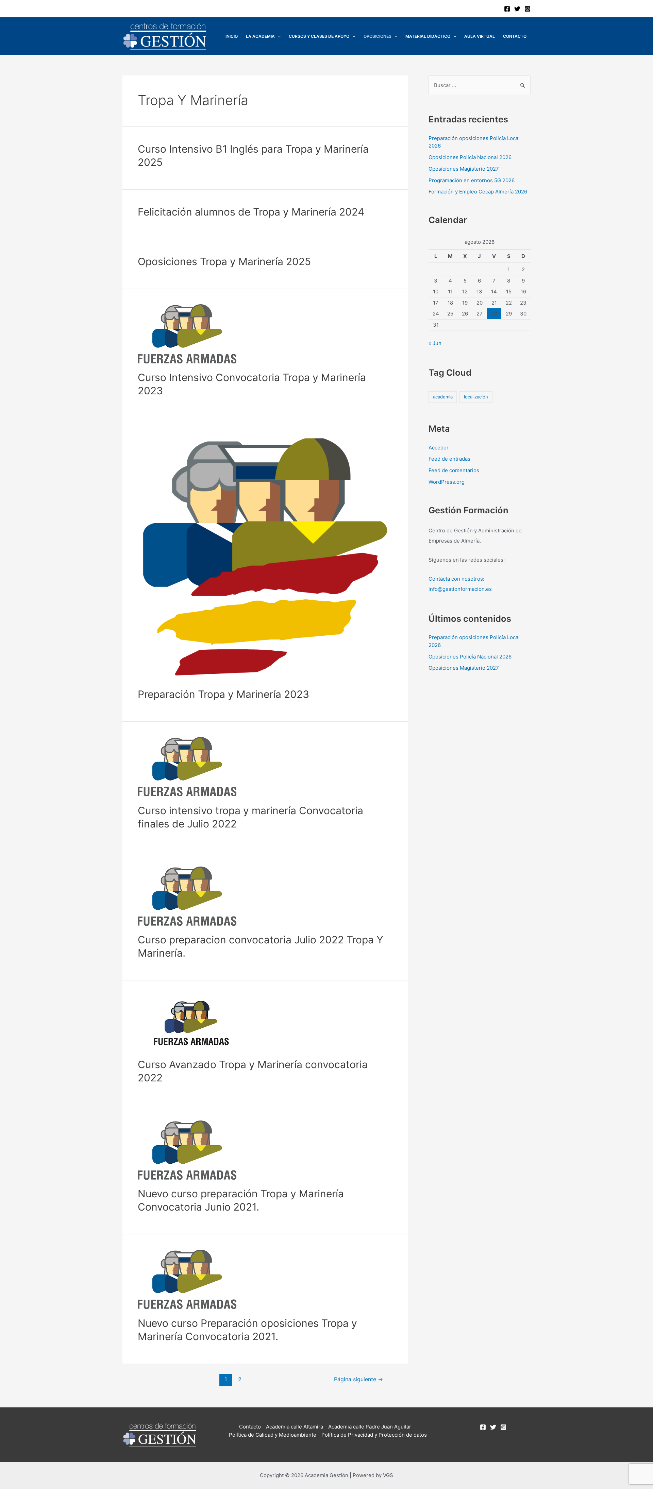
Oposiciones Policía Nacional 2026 (470, 157)
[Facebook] (507, 9)
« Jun (435, 343)
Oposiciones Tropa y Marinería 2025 (224, 261)
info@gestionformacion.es (460, 589)
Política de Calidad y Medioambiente (272, 1435)
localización (476, 396)
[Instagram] (527, 9)
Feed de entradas (449, 459)
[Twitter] (517, 9)
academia (443, 396)
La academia (260, 36)
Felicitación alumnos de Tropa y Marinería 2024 (251, 212)
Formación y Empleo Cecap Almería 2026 (478, 191)
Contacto (514, 36)
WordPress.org (447, 482)
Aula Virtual (479, 36)
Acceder (439, 447)
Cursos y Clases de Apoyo (319, 36)
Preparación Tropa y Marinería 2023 (223, 694)
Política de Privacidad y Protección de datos (374, 1435)
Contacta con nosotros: (456, 579)
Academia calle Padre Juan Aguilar (369, 1426)
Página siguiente (358, 1379)
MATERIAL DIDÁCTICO (427, 36)
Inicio (231, 36)
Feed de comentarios (454, 470)
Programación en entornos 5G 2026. (472, 180)
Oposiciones (377, 36)
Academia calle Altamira (294, 1426)
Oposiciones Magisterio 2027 (464, 169)
